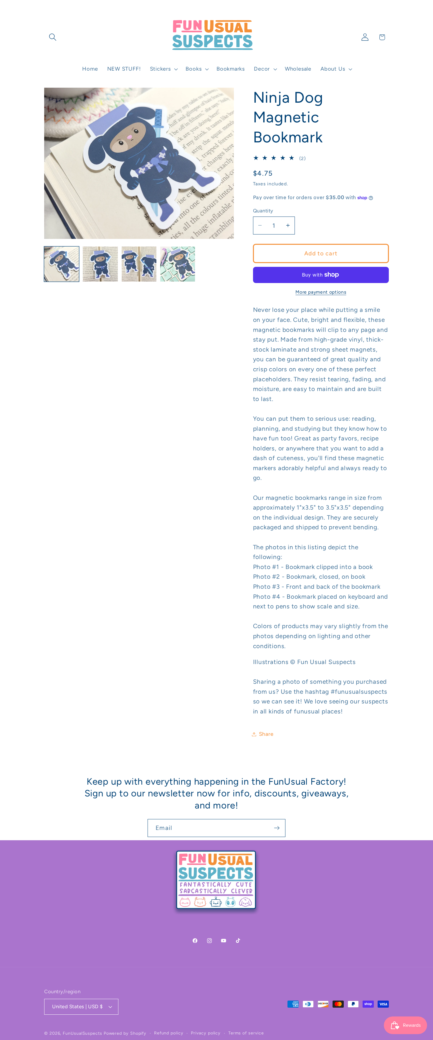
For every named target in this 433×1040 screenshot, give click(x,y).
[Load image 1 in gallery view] (61, 264)
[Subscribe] (276, 828)
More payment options (320, 292)
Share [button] (266, 734)
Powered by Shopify (125, 1033)
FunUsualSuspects (82, 1033)
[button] (52, 37)
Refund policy (169, 1032)
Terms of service (246, 1032)
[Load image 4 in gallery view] (177, 264)
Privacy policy (206, 1032)
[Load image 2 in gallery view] (100, 264)
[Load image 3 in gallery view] (139, 264)
